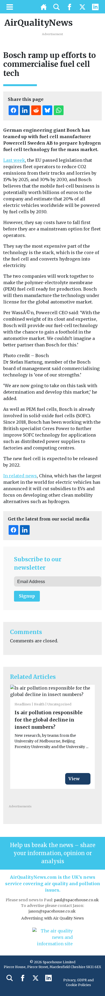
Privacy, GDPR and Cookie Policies (78, 982)
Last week (14, 160)
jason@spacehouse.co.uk (52, 911)
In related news (20, 475)
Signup (27, 596)
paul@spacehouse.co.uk (77, 900)
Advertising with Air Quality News (52, 918)
